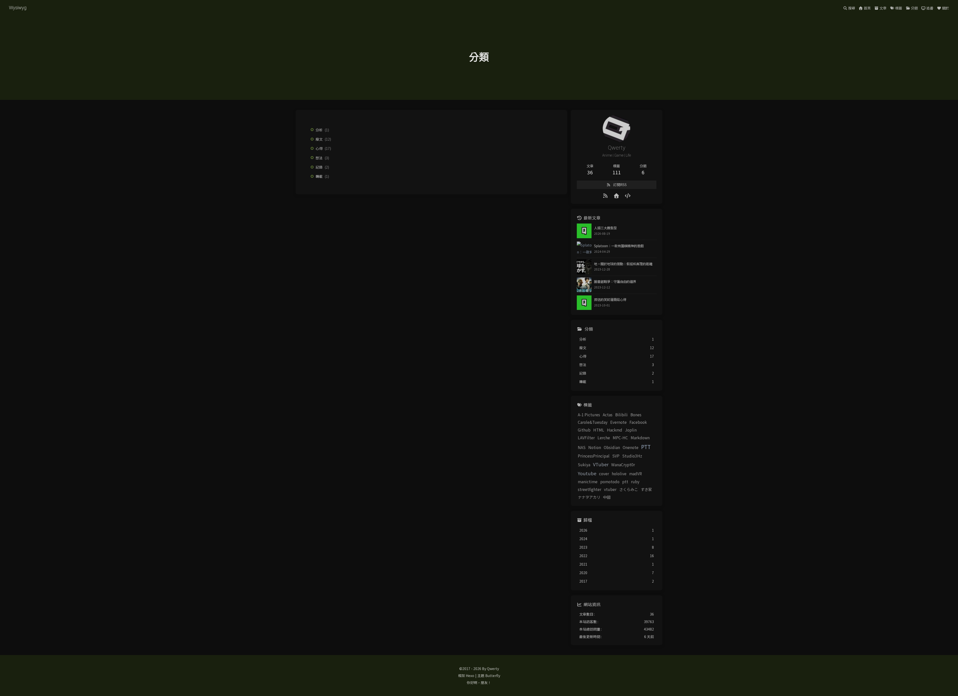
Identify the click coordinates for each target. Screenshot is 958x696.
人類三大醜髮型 (605, 228)
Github (584, 430)
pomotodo (609, 481)
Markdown (640, 437)
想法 (319, 157)
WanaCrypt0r (623, 464)
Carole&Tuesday (592, 422)
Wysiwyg (17, 7)
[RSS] (605, 195)
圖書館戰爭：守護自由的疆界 (615, 281)
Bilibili (621, 414)
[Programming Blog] (628, 195)
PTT (646, 447)
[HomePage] (616, 195)
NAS (582, 447)
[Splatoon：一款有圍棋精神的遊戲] (584, 248)
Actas (607, 414)
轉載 (319, 176)
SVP (615, 456)
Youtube (587, 473)
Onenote (630, 447)
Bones (635, 414)
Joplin (631, 430)
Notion (594, 447)
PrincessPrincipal (593, 456)
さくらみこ (628, 489)
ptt (625, 481)
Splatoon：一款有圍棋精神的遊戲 (619, 245)
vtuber (610, 489)
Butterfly (492, 675)
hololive (619, 473)
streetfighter (589, 489)
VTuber (600, 464)
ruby (635, 481)
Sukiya (584, 464)
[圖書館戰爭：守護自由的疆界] (584, 284)
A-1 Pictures (589, 414)
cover (604, 473)
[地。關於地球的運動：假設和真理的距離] (584, 266)
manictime (588, 481)
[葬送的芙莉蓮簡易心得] (584, 302)
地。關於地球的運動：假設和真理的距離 (623, 263)
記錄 (319, 167)
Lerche (604, 437)
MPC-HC (620, 437)
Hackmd (614, 430)
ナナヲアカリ (589, 497)
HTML (598, 430)
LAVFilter (586, 437)
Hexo (470, 675)
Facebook (638, 422)
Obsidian (612, 447)
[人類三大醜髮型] (584, 231)
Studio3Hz (632, 456)
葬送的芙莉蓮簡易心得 (610, 299)
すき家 (646, 489)
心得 (319, 148)
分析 (319, 129)
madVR (635, 473)
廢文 (319, 139)
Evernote (618, 422)
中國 (606, 497)
